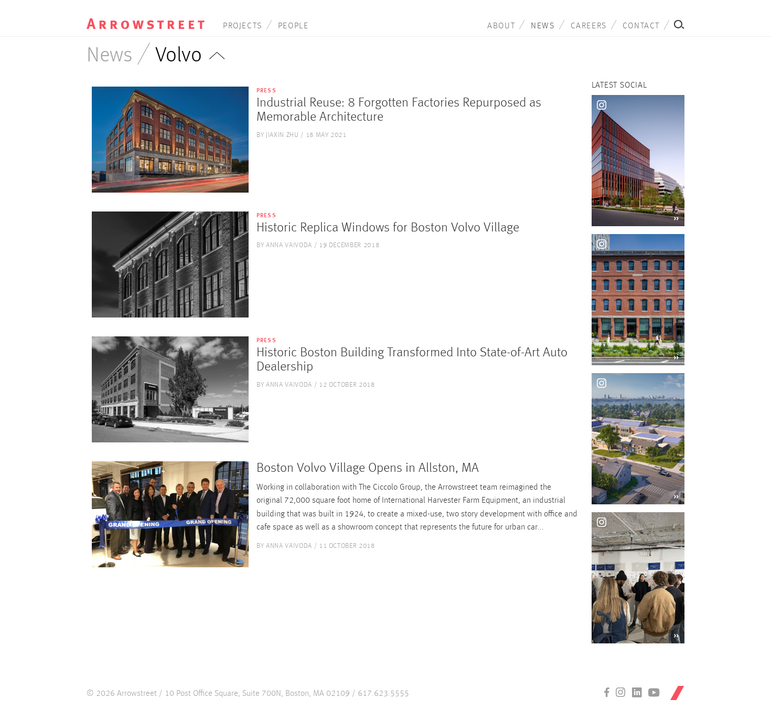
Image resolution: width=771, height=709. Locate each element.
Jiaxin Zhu (282, 135)
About (501, 26)
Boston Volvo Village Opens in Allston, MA (367, 468)
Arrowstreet (146, 16)
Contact (641, 26)
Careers (589, 26)
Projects (242, 26)
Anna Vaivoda (289, 245)
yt (654, 692)
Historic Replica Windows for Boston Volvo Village (387, 228)
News (542, 26)
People (293, 26)
